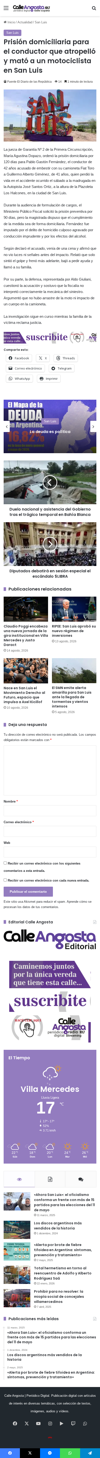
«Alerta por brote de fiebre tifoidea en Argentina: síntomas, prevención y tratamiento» (63, 1249)
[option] (50, 426)
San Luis (41, 22)
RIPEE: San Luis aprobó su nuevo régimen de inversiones (74, 631)
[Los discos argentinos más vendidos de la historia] (17, 1230)
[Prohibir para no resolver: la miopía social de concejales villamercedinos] (17, 1298)
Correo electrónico (19, 822)
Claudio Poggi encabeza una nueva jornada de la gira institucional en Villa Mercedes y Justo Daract (26, 635)
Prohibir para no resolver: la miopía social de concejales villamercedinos (59, 1296)
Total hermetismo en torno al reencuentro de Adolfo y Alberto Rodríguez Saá (63, 1273)
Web (7, 843)
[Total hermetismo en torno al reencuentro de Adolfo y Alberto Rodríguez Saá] (17, 1275)
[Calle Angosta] (31, 8)
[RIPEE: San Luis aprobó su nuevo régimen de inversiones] (74, 609)
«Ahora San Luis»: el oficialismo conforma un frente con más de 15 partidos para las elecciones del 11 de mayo (64, 1202)
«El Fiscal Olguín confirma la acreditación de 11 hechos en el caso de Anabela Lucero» (50, 431)
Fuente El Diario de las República (29, 81)
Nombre (11, 801)
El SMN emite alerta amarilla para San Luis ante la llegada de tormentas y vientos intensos (72, 697)
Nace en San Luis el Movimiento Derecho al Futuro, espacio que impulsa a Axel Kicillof (24, 695)
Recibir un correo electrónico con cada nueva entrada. (48, 880)
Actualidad (24, 22)
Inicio (11, 22)
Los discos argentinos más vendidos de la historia (58, 1226)
